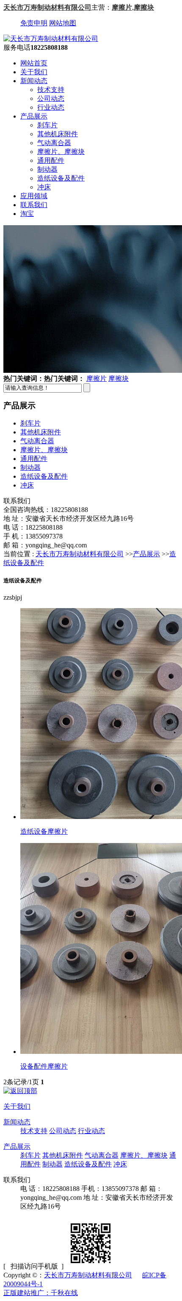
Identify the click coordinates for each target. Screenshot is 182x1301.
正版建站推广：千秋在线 (40, 1292)
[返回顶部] (20, 1090)
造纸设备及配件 (61, 178)
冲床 (44, 187)
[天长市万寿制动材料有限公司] (50, 38)
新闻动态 (33, 80)
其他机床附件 (57, 133)
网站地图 (62, 23)
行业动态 (50, 107)
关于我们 (33, 71)
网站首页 (33, 63)
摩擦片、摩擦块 (61, 151)
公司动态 (50, 98)
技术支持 (50, 89)
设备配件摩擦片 (44, 1066)
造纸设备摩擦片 (44, 831)
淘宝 (27, 213)
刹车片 (47, 125)
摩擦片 (122, 7)
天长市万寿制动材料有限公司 (47, 7)
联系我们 (33, 204)
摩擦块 (144, 7)
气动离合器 (54, 142)
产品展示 (33, 116)
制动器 (47, 169)
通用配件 (50, 160)
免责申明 (33, 23)
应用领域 (33, 195)
